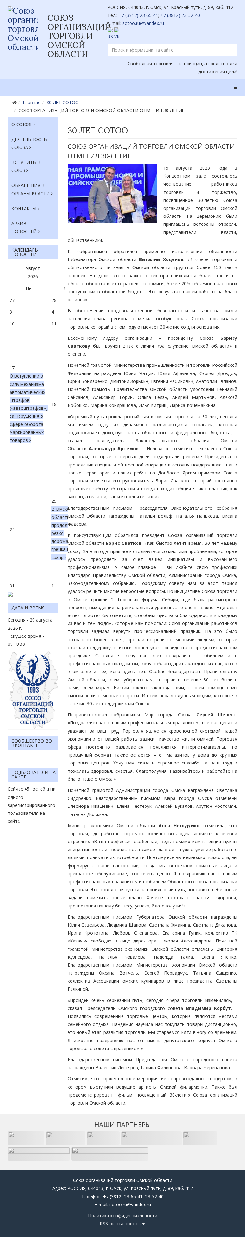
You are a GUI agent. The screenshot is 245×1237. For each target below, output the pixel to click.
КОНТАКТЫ (23, 208)
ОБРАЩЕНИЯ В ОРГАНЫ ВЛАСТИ (30, 189)
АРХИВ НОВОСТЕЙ (24, 227)
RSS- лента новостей (122, 1223)
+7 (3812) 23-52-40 (180, 15)
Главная (32, 102)
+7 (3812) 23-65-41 (138, 15)
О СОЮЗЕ (22, 124)
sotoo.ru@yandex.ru (143, 23)
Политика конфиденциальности (122, 1215)
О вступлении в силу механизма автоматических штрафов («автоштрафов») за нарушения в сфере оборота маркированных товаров (29, 408)
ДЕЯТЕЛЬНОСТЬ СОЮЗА (29, 143)
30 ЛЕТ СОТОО (63, 102)
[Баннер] (33, 690)
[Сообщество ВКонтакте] (173, 33)
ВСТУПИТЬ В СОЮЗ (26, 166)
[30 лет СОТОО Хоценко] (112, 193)
